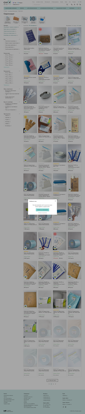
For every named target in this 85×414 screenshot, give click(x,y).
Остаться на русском (42, 212)
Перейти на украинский (42, 209)
